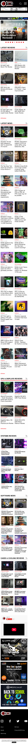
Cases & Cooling (4, 105)
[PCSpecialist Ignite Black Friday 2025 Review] (7, 459)
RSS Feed (26, 46)
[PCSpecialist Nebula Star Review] (21, 442)
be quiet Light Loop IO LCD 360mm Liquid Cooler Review (7, 110)
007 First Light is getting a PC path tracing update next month (6, 317)
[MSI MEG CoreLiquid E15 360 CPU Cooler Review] (21, 582)
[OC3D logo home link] (7, 3)
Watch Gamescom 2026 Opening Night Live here (21, 363)
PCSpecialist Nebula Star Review (20, 451)
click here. (14, 742)
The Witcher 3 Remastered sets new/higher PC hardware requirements (6, 192)
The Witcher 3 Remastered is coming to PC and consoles (6, 364)
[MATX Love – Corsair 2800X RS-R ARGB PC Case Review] (7, 599)
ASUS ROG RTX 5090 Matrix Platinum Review (20, 420)
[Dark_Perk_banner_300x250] (14, 671)
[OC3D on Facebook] (10, 719)
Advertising (3, 731)
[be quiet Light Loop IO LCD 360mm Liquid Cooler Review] (7, 564)
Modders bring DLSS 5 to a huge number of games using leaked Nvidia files (21, 167)
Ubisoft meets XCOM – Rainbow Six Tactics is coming (21, 341)
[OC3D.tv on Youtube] (26, 719)
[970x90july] (14, 17)
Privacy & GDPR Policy (20, 728)
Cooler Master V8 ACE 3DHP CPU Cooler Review (20, 110)
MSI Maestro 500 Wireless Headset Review (20, 65)
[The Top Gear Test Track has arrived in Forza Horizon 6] (21, 502)
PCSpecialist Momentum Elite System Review (5, 452)
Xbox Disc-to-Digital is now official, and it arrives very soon (7, 292)
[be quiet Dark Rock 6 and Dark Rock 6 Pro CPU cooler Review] (21, 599)
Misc (2, 238)
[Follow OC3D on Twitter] (18, 719)
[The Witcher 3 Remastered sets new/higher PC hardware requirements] (21, 519)
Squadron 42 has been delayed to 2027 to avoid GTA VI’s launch (6, 143)
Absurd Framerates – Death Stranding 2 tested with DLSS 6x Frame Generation (7, 397)
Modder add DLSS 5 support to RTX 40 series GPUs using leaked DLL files (21, 143)
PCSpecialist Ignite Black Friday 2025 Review (6, 469)
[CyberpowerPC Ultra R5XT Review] (7, 477)
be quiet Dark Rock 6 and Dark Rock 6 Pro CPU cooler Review (20, 609)
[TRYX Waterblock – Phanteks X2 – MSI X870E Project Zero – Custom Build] (21, 477)
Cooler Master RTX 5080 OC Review (12, 35)
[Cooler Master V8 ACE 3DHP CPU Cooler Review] (21, 564)
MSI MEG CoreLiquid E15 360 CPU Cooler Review (20, 592)
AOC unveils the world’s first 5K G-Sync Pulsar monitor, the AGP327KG (21, 292)
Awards (2, 728)
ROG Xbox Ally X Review (19, 468)
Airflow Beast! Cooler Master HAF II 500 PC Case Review (6, 592)
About (2, 725)
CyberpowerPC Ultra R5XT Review (6, 486)
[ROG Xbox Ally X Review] (21, 459)
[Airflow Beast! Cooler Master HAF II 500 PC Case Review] (7, 582)
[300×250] (14, 693)
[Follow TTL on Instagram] (2, 719)
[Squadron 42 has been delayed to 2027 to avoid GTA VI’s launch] (7, 502)
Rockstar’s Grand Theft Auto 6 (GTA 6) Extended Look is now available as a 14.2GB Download (7, 219)
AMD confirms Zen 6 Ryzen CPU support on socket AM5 (7, 341)
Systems (3, 447)
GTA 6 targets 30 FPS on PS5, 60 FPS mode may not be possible (20, 191)
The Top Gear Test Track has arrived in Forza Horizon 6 (7, 166)
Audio (16, 61)
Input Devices (4, 61)
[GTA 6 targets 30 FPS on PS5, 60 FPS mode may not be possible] (7, 538)
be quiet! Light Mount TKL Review (6, 65)
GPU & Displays (18, 137)
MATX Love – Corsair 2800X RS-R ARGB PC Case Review (7, 609)
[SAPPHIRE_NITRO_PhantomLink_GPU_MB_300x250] (14, 648)
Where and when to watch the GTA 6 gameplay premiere (7, 267)
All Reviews (3, 117)
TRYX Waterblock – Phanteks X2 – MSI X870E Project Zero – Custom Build (20, 487)
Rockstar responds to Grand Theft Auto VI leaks (21, 316)
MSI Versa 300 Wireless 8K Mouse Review (6, 88)
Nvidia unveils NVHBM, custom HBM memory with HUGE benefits (20, 218)
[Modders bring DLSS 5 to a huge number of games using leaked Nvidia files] (7, 519)
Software (17, 83)
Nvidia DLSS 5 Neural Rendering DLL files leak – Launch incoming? (20, 244)
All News (3, 372)
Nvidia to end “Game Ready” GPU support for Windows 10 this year (21, 268)
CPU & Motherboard (5, 336)
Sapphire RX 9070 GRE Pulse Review (20, 396)
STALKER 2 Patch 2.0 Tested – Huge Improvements (20, 88)
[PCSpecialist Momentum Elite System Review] (7, 442)
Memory (16, 212)
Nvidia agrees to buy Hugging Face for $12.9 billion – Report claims (7, 244)
